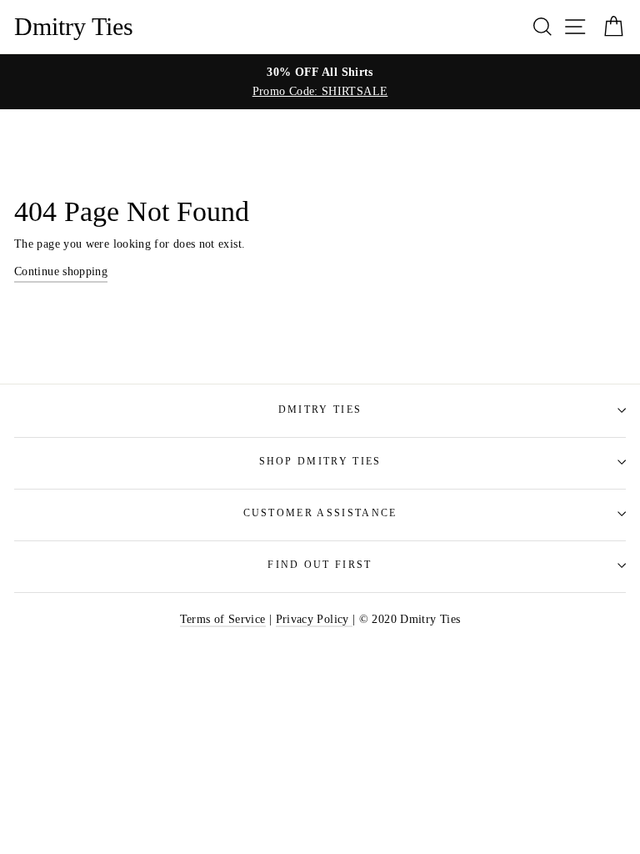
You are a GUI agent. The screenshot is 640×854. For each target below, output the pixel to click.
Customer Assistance (320, 513)
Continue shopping (61, 271)
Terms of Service (223, 618)
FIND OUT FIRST (320, 565)
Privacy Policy (314, 618)
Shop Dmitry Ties (320, 461)
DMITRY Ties (320, 409)
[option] (320, 82)
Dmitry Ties (73, 26)
